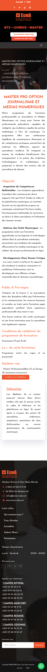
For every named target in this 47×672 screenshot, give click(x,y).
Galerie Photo (11, 532)
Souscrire (39, 645)
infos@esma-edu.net (16, 496)
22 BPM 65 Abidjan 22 (17, 491)
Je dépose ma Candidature (15, 377)
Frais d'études (11, 521)
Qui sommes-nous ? (13, 515)
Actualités (9, 526)
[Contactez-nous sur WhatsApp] (41, 666)
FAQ (28, 2)
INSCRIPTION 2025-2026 (23, 39)
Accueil (19, 2)
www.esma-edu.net (15, 500)
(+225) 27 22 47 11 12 (16, 487)
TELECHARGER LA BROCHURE (23, 34)
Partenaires (9, 538)
